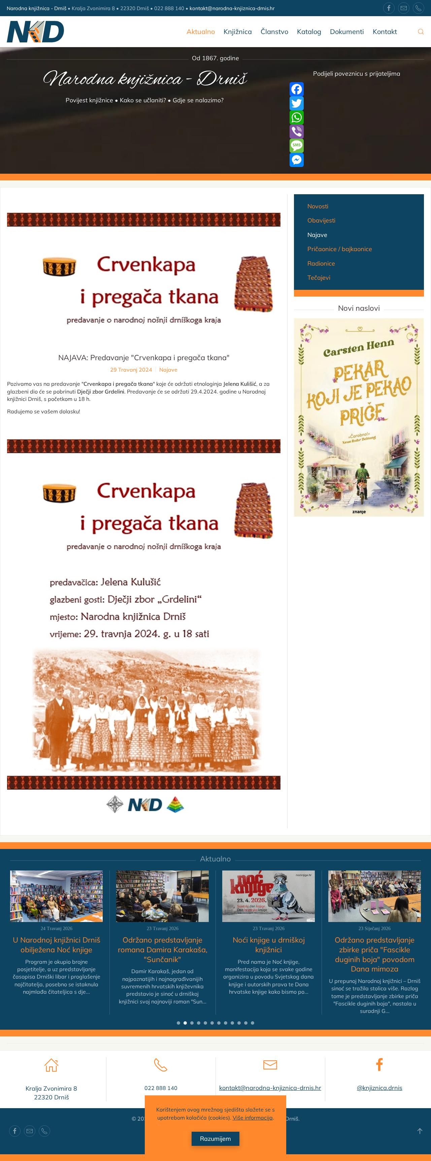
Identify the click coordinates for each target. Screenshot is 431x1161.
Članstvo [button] (274, 31)
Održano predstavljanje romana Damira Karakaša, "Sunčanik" (162, 949)
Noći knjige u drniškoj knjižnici (269, 944)
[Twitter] (357, 103)
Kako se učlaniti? (143, 100)
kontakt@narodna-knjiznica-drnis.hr (232, 8)
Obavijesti (321, 220)
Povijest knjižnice (89, 100)
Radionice (321, 263)
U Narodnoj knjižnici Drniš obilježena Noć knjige (56, 944)
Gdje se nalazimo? (198, 100)
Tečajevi (318, 277)
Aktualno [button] (201, 31)
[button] (421, 31)
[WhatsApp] (357, 117)
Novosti (317, 206)
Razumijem (215, 1138)
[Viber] (357, 132)
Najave (168, 369)
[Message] (357, 146)
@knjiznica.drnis (379, 1088)
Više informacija (253, 1117)
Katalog (309, 31)
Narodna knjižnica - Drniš (36, 8)
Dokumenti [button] (347, 31)
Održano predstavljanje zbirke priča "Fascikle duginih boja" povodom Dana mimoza (375, 954)
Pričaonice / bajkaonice (339, 249)
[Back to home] (35, 31)
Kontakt (385, 31)
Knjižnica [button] (238, 31)
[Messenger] (357, 160)
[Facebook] (357, 89)
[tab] (178, 1023)
